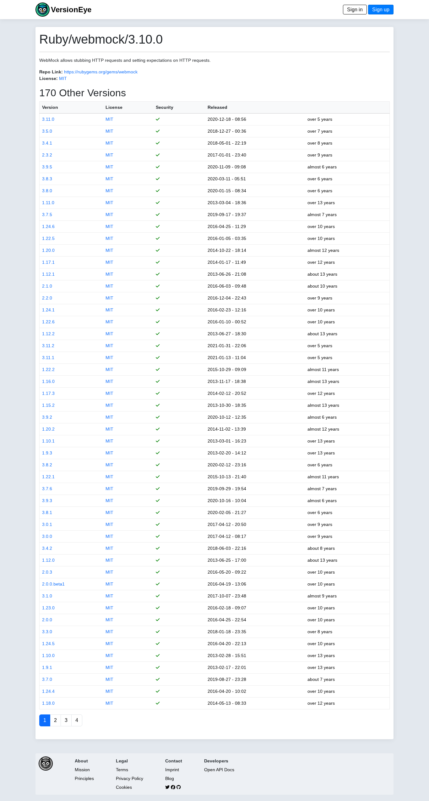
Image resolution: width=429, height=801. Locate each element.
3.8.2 (47, 464)
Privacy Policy (129, 778)
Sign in (355, 9)
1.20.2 (48, 429)
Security (164, 107)
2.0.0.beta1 (53, 583)
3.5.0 (47, 131)
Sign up (380, 9)
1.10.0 (48, 655)
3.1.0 (47, 595)
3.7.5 (47, 214)
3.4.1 (47, 143)
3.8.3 (47, 178)
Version (50, 107)
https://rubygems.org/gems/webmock (101, 71)
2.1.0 (47, 286)
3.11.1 (48, 357)
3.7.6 (47, 488)
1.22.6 (48, 321)
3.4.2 (47, 548)
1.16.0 (48, 381)
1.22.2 (48, 369)
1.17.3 (48, 393)
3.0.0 (47, 536)
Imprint (172, 769)
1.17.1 (48, 262)
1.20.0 (48, 250)
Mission (82, 769)
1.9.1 (47, 667)
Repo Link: (51, 71)
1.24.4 (48, 691)
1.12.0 (48, 560)
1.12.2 (48, 333)
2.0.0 (47, 619)
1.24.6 (48, 226)
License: (48, 78)
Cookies (124, 787)
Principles (84, 778)
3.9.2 (47, 417)
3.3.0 (47, 631)
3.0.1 (47, 524)
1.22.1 (48, 476)
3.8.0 (47, 190)
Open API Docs (219, 769)
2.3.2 (47, 154)
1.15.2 (48, 405)
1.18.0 (48, 703)
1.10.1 (48, 440)
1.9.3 (47, 452)
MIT (63, 78)
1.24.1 (48, 309)
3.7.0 (47, 679)
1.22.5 (48, 238)
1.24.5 (48, 643)
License (114, 107)
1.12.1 (48, 274)
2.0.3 (47, 572)
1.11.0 (48, 202)
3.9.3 (47, 500)
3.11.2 (48, 345)
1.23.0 (48, 607)
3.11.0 (48, 119)
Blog (169, 778)
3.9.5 (47, 166)
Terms (122, 769)
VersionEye (71, 9)
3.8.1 (47, 512)
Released (217, 107)
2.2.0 (47, 297)
